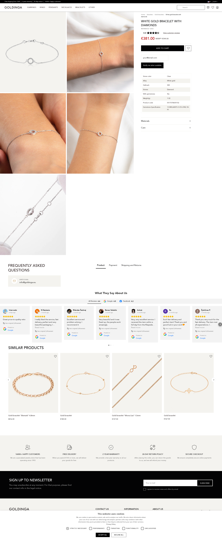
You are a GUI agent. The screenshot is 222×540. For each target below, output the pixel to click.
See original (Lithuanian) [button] (13, 323)
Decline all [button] (118, 535)
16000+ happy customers (53, 1)
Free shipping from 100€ (12, 1)
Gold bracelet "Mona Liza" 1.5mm (126, 415)
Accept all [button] (102, 535)
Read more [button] (39, 327)
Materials (145, 121)
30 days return (38, 1)
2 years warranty (27, 1)
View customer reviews (171, 33)
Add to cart (162, 48)
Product (101, 265)
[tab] (166, 121)
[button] (2, 324)
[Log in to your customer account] (217, 7)
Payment (113, 265)
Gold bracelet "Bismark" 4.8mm (21, 415)
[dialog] (111, 525)
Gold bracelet (66, 415)
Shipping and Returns (131, 265)
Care (143, 127)
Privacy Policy (111, 524)
